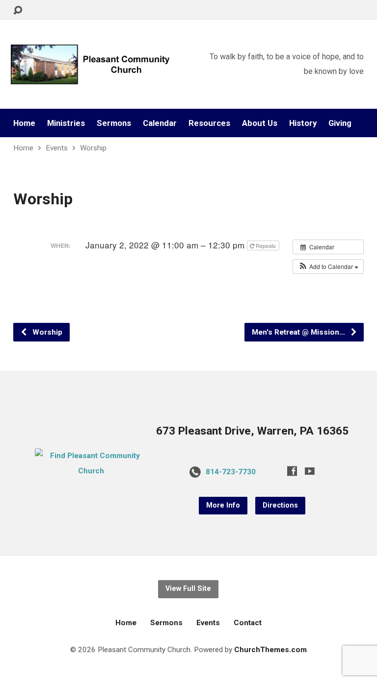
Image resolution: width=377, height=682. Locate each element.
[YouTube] (310, 471)
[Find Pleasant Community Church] (91, 470)
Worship (93, 148)
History (303, 123)
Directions (280, 505)
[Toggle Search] (17, 10)
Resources (209, 123)
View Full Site (188, 589)
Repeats (265, 245)
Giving (339, 123)
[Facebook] (292, 471)
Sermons (114, 123)
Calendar (160, 123)
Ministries (66, 123)
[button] (328, 266)
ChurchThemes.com (270, 649)
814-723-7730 (231, 471)
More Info (223, 505)
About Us (259, 123)
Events (57, 148)
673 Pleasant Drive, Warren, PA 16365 (252, 431)
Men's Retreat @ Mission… (299, 332)
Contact (248, 622)
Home (24, 123)
